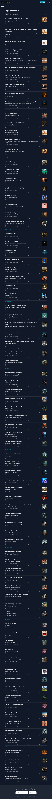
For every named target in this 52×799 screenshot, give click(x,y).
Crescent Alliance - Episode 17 (13, 551)
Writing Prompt (8, 287)
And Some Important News (11, 455)
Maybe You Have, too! (10, 434)
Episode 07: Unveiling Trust (11, 769)
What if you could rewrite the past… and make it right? (20, 101)
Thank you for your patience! (11, 671)
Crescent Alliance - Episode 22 (13, 441)
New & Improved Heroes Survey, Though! (14, 188)
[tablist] (12, 14)
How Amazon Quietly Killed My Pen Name (16, 18)
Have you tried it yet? (10, 579)
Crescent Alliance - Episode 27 (13, 352)
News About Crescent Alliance (13, 522)
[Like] (6, 72)
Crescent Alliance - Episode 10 (13, 713)
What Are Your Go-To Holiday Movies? (15, 305)
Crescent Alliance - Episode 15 (13, 585)
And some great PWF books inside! (13, 596)
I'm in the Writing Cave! (11, 149)
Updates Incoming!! (10, 669)
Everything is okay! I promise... (12, 132)
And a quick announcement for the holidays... (15, 307)
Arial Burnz (10, 21)
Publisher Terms (36, 788)
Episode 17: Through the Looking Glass (14, 553)
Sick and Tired (9, 649)
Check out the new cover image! (12, 740)
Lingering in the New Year (11, 269)
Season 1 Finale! (8, 334)
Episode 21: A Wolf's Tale (11, 472)
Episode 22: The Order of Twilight (13, 443)
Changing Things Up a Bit (12, 461)
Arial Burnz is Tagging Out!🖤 (13, 50)
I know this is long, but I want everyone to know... (16, 778)
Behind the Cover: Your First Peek (14, 84)
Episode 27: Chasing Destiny (11, 353)
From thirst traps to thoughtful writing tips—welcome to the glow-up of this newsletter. (22, 33)
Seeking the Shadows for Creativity (15, 398)
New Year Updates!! (10, 293)
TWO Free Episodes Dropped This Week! (16, 594)
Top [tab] (10, 14)
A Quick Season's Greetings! (13, 453)
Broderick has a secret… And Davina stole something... (20, 67)
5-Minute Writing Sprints (10, 124)
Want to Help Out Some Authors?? (14, 704)
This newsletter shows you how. (12, 706)
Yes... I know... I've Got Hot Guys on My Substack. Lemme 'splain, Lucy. (21, 30)
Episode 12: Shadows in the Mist (12, 680)
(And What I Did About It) (11, 20)
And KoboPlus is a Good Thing (12, 723)
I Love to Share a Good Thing (13, 721)
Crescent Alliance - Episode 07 (13, 767)
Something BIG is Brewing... (13, 139)
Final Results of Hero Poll (12, 169)
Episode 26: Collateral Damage (12, 374)
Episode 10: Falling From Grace (12, 714)
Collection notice (32, 789)
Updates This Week (10, 195)
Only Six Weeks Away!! (11, 113)
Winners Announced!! (11, 204)
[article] (26, 20)
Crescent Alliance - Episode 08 (14, 750)
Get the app (32, 792)
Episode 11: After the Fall (11, 697)
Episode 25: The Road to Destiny (12, 391)
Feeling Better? (9, 640)
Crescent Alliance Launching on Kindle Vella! (18, 738)
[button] (2, 5)
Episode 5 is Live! (10, 560)
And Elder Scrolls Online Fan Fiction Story (14, 163)
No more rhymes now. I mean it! (12, 561)
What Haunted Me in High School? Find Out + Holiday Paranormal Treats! (20, 342)
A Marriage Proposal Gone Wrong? (13, 180)
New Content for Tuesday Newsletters (13, 463)
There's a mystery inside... (11, 541)
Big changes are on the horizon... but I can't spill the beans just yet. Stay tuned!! (21, 141)
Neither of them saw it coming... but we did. (15, 69)
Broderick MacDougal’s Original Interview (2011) (16, 43)
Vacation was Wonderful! (10, 613)
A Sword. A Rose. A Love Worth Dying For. (14, 86)
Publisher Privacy (28, 788)
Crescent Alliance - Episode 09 (14, 730)
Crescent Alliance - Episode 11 (13, 695)
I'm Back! (7, 611)
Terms (26, 789)
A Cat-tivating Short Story (11, 235)
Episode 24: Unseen (9, 408)
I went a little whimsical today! (12, 214)
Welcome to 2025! (9, 295)
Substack (19, 796)
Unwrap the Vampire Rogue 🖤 (13, 58)
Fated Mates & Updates (11, 360)
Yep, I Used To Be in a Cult (12, 381)
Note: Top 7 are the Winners (11, 171)
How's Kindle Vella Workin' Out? (14, 577)
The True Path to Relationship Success (16, 415)
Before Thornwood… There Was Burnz (15, 41)
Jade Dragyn (8, 161)
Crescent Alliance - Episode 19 (13, 513)
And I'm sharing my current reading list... (14, 524)
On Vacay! (7, 625)
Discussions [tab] (15, 14)
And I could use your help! (11, 316)
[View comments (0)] (18, 23)
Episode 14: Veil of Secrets (11, 605)
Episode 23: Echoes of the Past (12, 426)
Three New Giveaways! (11, 632)
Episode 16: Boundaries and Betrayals (14, 570)
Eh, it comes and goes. (10, 642)
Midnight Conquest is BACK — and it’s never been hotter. (18, 103)
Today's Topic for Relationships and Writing (15, 278)
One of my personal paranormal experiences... (16, 243)
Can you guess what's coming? (12, 115)
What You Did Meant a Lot (12, 759)
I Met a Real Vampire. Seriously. (14, 432)
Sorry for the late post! (10, 732)
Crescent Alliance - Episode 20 (14, 487)
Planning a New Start (11, 130)
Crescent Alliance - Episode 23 (13, 424)
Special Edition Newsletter (11, 506)
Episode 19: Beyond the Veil (11, 515)
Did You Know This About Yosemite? (15, 687)
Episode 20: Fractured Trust (11, 489)
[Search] (45, 14)
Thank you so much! (9, 761)
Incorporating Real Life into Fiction (15, 276)
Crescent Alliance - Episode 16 (13, 568)
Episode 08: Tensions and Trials (12, 752)
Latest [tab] (7, 14)
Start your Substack (22, 792)
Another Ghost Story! (10, 252)
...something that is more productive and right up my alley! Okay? (20, 326)
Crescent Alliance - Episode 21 (13, 470)
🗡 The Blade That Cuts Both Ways (14, 76)
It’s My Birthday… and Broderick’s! (14, 93)
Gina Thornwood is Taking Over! (12, 51)
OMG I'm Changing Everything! (13, 314)
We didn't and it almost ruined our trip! (14, 688)
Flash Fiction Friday (10, 178)
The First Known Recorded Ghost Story (14, 261)
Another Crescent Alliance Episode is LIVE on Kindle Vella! (18, 480)
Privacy (22, 789)
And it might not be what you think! (13, 417)
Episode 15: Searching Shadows (12, 587)
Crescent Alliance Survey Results (14, 221)
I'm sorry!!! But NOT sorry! (11, 197)
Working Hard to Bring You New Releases (14, 151)
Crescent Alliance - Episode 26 (13, 372)
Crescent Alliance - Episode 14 (13, 603)
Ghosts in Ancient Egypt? (12, 259)
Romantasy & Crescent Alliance (14, 496)
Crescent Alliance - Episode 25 (13, 389)
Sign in (48, 2)
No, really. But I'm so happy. (11, 651)
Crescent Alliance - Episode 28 (13, 333)
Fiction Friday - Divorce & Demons (14, 122)
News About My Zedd (11, 776)
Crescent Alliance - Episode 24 (14, 407)
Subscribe (42, 2)
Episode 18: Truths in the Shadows (13, 532)
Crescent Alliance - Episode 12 (13, 678)
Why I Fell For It (8, 382)
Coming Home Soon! (10, 623)
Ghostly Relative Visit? (11, 242)
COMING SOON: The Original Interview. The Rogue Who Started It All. (21, 60)
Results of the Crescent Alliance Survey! (14, 206)
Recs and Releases (9, 498)
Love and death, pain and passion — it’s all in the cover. (18, 77)
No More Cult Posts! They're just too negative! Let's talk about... (21, 323)
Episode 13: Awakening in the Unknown (14, 659)
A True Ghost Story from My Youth (13, 345)
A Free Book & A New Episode (13, 479)
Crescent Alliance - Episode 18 (13, 531)
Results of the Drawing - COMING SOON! (14, 223)
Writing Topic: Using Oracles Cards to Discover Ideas (17, 400)
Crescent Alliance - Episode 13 (13, 658)
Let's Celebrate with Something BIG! (13, 95)
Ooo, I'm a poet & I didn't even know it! (14, 362)
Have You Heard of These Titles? (14, 539)
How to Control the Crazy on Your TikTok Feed (18, 505)
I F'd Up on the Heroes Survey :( (14, 187)
